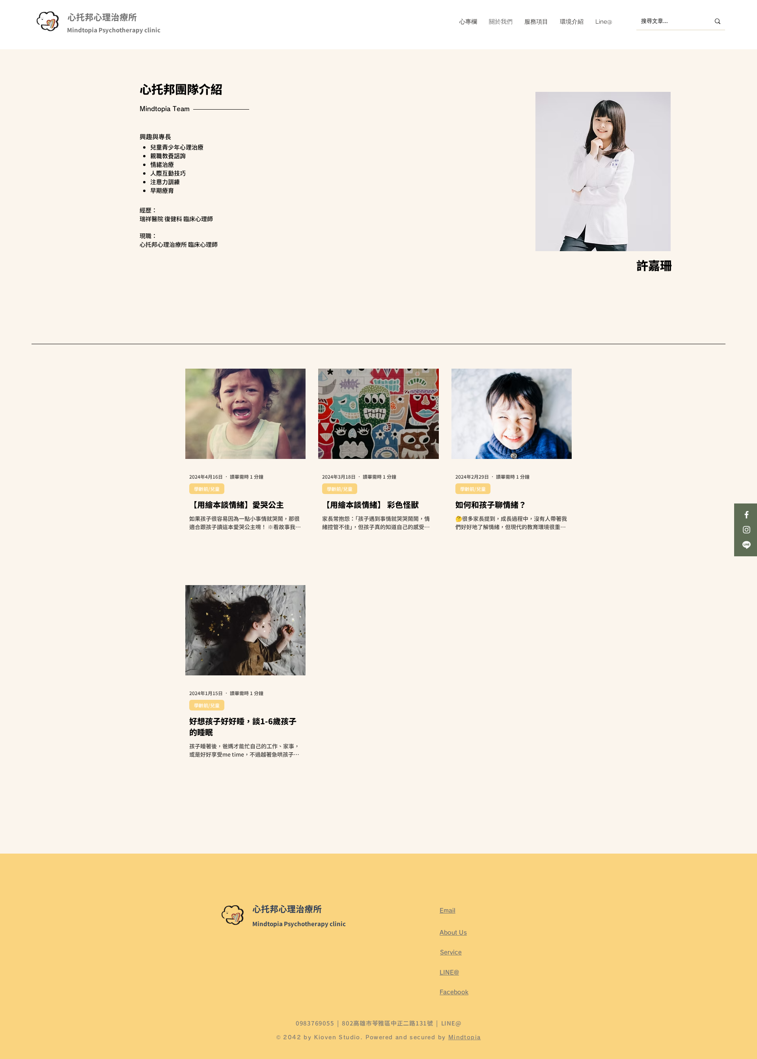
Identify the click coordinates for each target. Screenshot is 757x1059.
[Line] (746, 545)
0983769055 (315, 1023)
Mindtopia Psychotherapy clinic (113, 30)
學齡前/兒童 (207, 488)
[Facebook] (746, 515)
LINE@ (451, 1023)
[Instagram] (746, 530)
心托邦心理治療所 (102, 18)
